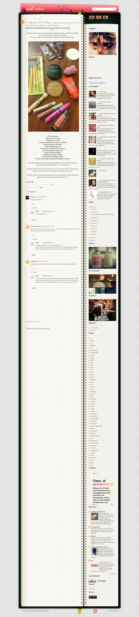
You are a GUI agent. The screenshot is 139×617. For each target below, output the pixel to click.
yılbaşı (92, 409)
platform (93, 404)
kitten (32, 197)
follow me (94, 504)
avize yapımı (94, 423)
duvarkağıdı (93, 391)
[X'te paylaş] (30, 182)
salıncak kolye (94, 450)
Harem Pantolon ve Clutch (105, 548)
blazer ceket (93, 379)
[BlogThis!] (28, 182)
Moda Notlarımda (41, 611)
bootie (92, 382)
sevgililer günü (94, 352)
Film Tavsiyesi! (103, 91)
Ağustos (94, 212)
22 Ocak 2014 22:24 (42, 261)
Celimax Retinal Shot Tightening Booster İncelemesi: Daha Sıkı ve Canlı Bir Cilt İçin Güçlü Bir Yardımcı (106, 516)
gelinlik (92, 360)
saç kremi (93, 452)
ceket (92, 384)
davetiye (93, 387)
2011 (92, 240)
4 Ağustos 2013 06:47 (40, 197)
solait (53, 25)
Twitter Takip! (91, 17)
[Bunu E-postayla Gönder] (27, 182)
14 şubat (93, 411)
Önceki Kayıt (45, 328)
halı (91, 438)
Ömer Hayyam (94, 328)
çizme (92, 462)
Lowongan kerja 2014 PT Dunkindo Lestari (105, 562)
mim (92, 372)
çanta (92, 460)
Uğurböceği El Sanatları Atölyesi (99, 547)
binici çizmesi (94, 431)
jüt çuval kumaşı (95, 443)
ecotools (77, 23)
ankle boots (93, 421)
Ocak (93, 234)
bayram (62, 23)
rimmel (49, 25)
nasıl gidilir (93, 445)
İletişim (116, 610)
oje (91, 338)
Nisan (93, 226)
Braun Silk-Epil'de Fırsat (105, 192)
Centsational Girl (95, 527)
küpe (92, 396)
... (99, 148)
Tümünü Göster (113, 573)
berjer (92, 367)
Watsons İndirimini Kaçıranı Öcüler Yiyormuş (103, 214)
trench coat (93, 457)
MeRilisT (93, 536)
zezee (92, 560)
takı (91, 343)
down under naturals (69, 23)
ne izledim (93, 448)
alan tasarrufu (94, 416)
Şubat (93, 231)
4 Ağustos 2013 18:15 (48, 211)
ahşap (92, 377)
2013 (92, 207)
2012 (92, 237)
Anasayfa (111, 610)
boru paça (93, 433)
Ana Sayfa (37, 328)
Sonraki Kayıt (30, 328)
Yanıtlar (35, 208)
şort (92, 465)
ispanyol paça (94, 440)
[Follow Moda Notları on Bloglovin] (97, 84)
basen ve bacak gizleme (96, 426)
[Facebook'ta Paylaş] (32, 182)
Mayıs (93, 223)
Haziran (94, 220)
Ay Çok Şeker (102, 170)
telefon (92, 455)
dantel (92, 357)
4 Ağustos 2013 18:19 (48, 242)
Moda (37, 211)
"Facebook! (98, 17)
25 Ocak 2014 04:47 (47, 276)
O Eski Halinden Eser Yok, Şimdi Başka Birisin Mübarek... (106, 181)
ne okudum (93, 399)
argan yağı (56, 23)
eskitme (92, 394)
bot (91, 347)
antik (92, 365)
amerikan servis (94, 418)
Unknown (33, 261)
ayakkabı (93, 345)
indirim (31, 25)
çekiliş (92, 374)
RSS (105, 17)
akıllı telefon (94, 413)
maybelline (42, 25)
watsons (57, 25)
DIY (92, 362)
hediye (92, 340)
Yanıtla (33, 204)
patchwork (93, 401)
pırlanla (92, 406)
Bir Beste (93, 330)
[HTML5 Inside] (95, 611)
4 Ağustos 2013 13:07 (48, 226)
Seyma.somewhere (36, 226)
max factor (36, 25)
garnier (27, 25)
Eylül (93, 209)
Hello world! (94, 528)
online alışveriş (94, 350)
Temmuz (94, 218)
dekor (92, 389)
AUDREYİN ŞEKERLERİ (98, 512)
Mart (93, 229)
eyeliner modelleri (95, 435)
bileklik (92, 428)
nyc (46, 25)
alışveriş (93, 355)
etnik (92, 369)
